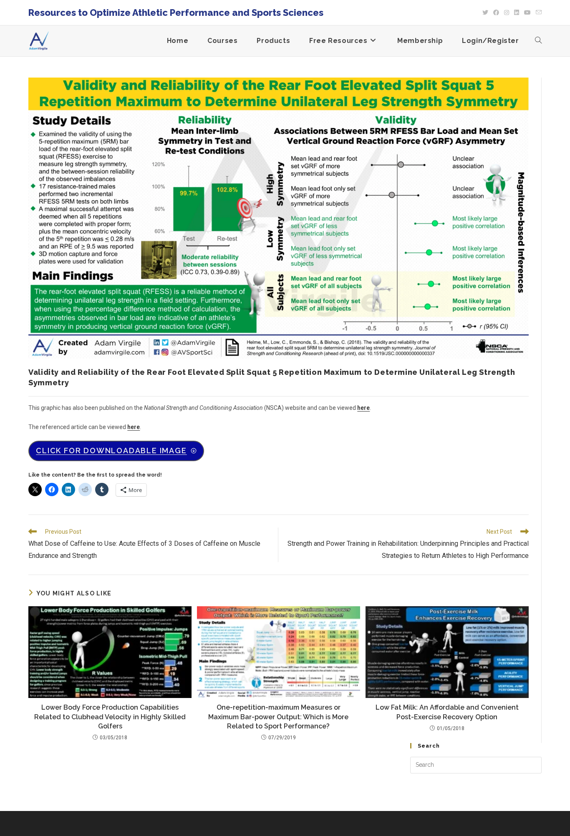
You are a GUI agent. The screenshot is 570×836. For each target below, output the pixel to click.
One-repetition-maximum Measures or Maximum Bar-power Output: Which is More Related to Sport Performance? (278, 716)
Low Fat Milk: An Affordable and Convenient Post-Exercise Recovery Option (447, 712)
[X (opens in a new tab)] (485, 12)
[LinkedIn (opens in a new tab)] (517, 12)
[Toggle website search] (538, 40)
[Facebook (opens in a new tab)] (496, 12)
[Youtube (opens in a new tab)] (527, 12)
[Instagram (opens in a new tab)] (507, 12)
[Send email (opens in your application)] (537, 12)
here (363, 407)
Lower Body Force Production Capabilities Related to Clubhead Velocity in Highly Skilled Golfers (110, 716)
